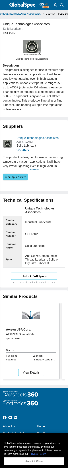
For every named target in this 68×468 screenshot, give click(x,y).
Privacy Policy (38, 454)
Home (41, 426)
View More (34, 169)
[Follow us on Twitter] (10, 418)
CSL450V (23, 150)
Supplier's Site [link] (17, 177)
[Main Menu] (4, 5)
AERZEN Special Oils (20, 334)
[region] (34, 450)
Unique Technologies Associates (38, 137)
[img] (55, 5)
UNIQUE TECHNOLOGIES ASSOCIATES (20, 14)
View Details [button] (31, 372)
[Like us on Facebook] (5, 418)
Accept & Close (34, 461)
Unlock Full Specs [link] (34, 276)
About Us (9, 426)
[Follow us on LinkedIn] (15, 418)
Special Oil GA (13, 338)
